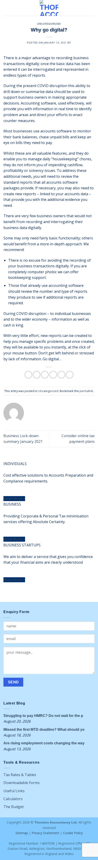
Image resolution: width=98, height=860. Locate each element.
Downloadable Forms (21, 782)
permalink (86, 391)
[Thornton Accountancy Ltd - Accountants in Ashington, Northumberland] (49, 8)
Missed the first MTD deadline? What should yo (44, 729)
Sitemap (21, 833)
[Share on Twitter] (45, 374)
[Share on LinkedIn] (69, 374)
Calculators (13, 798)
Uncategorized (49, 23)
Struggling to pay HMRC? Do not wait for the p (43, 716)
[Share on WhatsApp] (28, 374)
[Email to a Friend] (53, 374)
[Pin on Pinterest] (61, 374)
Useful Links (14, 790)
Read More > (14, 498)
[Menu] (6, 7)
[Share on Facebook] (36, 374)
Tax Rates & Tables (19, 774)
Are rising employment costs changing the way (44, 743)
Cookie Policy (73, 833)
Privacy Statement (45, 833)
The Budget (13, 806)
